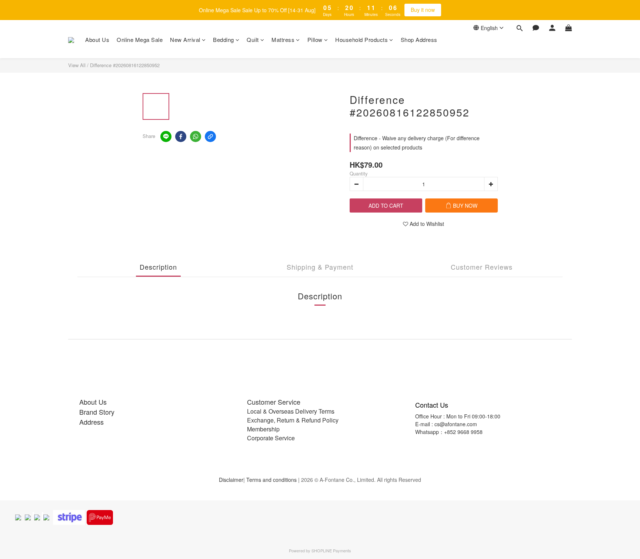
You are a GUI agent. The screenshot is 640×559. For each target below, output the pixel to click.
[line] (165, 136)
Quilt (253, 39)
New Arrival (185, 39)
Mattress (282, 39)
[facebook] (180, 136)
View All (77, 65)
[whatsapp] (195, 136)
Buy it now (423, 9)
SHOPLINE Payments (331, 550)
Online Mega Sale (140, 39)
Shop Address (419, 39)
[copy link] (210, 136)
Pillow (315, 39)
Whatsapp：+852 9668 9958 (449, 431)
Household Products (361, 39)
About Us (97, 39)
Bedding (223, 39)
